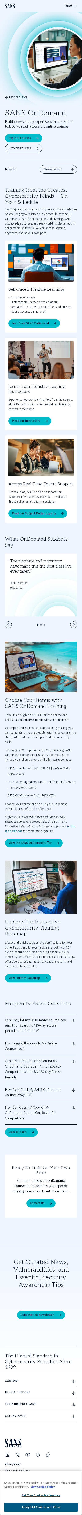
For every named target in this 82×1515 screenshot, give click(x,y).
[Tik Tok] (47, 1454)
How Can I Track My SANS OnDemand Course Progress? (33, 1092)
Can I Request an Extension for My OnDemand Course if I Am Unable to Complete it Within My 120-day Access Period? (33, 1069)
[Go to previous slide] (8, 624)
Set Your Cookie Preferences (41, 1495)
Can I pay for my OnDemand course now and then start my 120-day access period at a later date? (35, 1025)
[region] (41, 1493)
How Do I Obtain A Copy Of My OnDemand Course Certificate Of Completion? (30, 1112)
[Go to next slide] (73, 624)
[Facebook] (37, 1454)
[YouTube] (27, 1454)
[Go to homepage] (10, 6)
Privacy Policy (13, 1464)
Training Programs (20, 1404)
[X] (17, 1454)
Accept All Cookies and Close (41, 1507)
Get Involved (15, 1416)
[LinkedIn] (7, 1454)
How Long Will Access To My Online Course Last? (31, 1046)
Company (12, 1381)
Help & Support (17, 1392)
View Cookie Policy (42, 1486)
